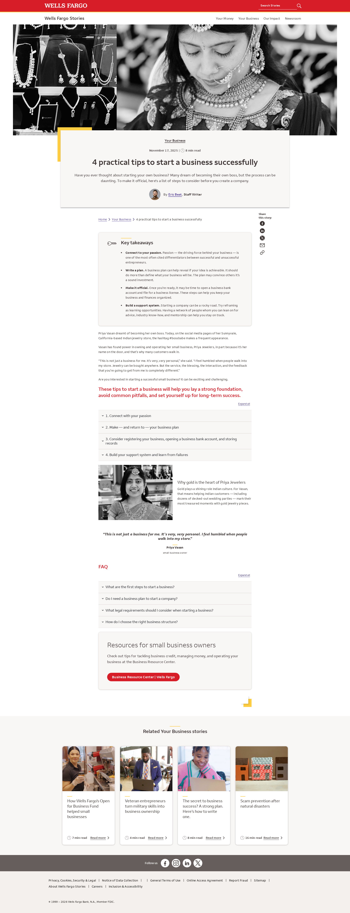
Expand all (244, 403)
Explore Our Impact (207, 18)
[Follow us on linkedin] (186, 863)
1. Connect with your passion (128, 415)
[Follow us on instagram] (176, 863)
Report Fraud (238, 880)
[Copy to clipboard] (262, 254)
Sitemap (260, 880)
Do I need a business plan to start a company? (141, 598)
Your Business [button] (248, 18)
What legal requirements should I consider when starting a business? (159, 610)
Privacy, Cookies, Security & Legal (72, 880)
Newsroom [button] (293, 18)
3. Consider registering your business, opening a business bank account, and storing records (171, 441)
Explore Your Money (177, 18)
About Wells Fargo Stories (67, 886)
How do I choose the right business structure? (142, 621)
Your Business (175, 140)
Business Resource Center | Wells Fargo (143, 677)
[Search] (299, 6)
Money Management (212, 18)
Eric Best (175, 194)
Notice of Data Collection (120, 880)
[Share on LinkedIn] (262, 232)
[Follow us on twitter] (197, 863)
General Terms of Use (165, 880)
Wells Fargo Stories (64, 18)
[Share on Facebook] (262, 225)
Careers (97, 886)
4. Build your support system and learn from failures (147, 454)
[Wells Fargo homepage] (109, 6)
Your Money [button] (225, 18)
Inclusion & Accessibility (126, 886)
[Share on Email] (262, 247)
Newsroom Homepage (197, 18)
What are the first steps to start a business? (140, 586)
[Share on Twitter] (262, 239)
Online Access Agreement (205, 880)
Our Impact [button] (272, 18)
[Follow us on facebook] (165, 863)
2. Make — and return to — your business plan (142, 427)
